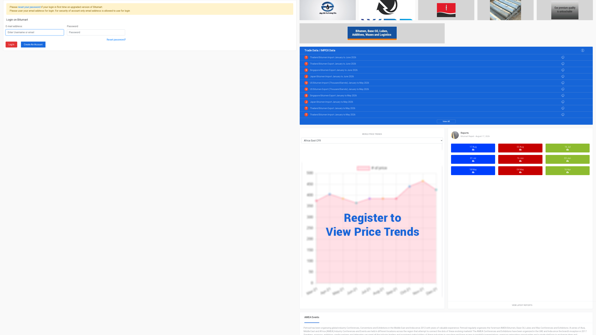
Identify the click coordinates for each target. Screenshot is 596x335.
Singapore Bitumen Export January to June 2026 (334, 70)
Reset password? (116, 39)
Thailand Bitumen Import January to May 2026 (332, 114)
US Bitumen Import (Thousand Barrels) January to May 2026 (339, 83)
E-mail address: (14, 26)
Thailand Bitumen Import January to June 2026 (333, 57)
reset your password (29, 7)
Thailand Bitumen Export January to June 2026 (333, 64)
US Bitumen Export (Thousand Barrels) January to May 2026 (339, 89)
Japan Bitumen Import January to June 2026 (332, 76)
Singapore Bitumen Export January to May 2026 (333, 95)
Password (72, 26)
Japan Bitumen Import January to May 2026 (331, 102)
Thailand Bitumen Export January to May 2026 (332, 108)
